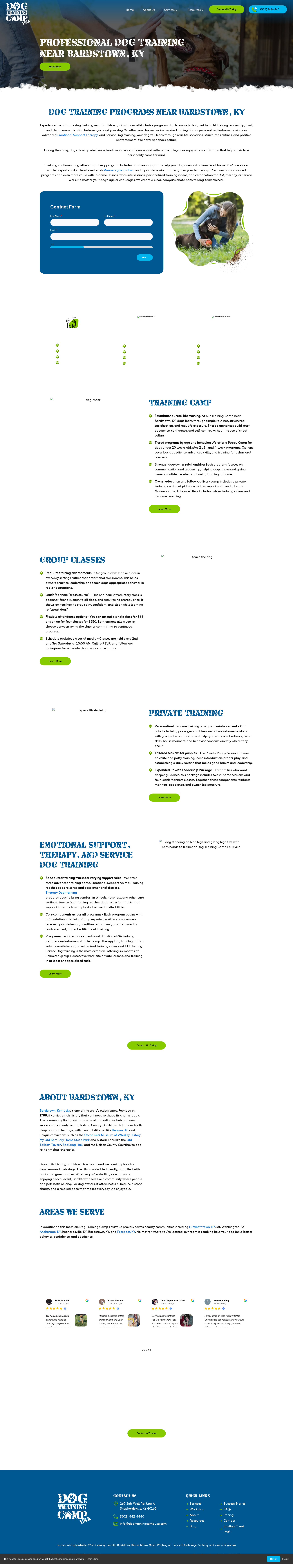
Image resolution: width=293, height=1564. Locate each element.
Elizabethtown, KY (202, 1227)
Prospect (177, 1545)
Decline (285, 1559)
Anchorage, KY (50, 1232)
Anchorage (190, 1545)
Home (130, 10)
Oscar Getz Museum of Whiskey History (112, 1135)
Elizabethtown (139, 1545)
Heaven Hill (120, 1130)
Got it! (273, 1558)
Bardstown (48, 1111)
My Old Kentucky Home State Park (65, 1140)
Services (169, 10)
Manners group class (118, 170)
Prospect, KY (126, 1232)
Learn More (92, 1559)
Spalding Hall (73, 1145)
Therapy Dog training (61, 892)
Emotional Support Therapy (77, 135)
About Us (149, 10)
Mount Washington (160, 1545)
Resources (194, 10)
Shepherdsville (78, 1545)
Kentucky (63, 1111)
